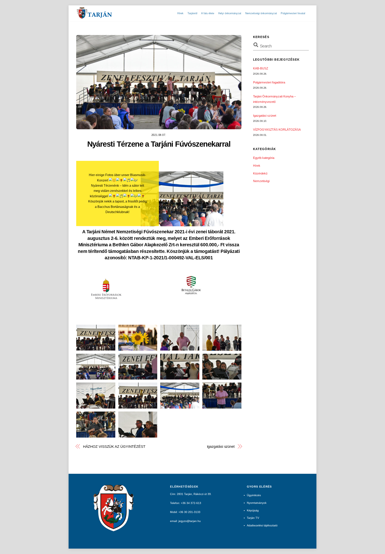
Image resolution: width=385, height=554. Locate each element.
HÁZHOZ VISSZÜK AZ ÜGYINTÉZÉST (114, 446)
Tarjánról (192, 13)
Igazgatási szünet (221, 446)
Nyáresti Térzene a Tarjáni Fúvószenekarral (159, 144)
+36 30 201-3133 (189, 512)
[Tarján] (94, 17)
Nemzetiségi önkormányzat (261, 13)
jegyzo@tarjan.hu (189, 521)
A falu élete (207, 13)
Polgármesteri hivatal (293, 13)
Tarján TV (253, 517)
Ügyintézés (254, 495)
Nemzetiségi (261, 181)
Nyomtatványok (256, 502)
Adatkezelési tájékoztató (262, 525)
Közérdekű (260, 173)
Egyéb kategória (263, 157)
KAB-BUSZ (260, 68)
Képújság (253, 510)
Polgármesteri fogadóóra (269, 82)
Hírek (180, 13)
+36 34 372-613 (191, 503)
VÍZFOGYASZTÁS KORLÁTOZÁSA (277, 129)
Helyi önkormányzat (229, 13)
